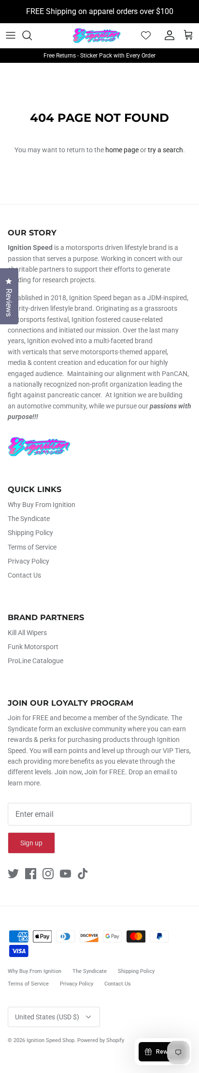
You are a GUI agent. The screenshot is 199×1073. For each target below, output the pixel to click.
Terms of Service (32, 547)
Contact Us (24, 575)
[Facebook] (30, 873)
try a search (165, 150)
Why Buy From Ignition (41, 504)
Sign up (31, 843)
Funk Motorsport (33, 647)
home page (122, 150)
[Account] (167, 35)
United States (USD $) (47, 1017)
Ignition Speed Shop (50, 1040)
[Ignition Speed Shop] (96, 35)
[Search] (32, 35)
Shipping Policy (30, 532)
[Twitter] (13, 873)
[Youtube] (65, 873)
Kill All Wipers (27, 633)
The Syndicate (29, 518)
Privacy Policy (28, 561)
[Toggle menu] (10, 35)
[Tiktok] (82, 873)
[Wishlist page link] (146, 35)
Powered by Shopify (100, 1040)
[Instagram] (48, 873)
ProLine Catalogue (35, 661)
